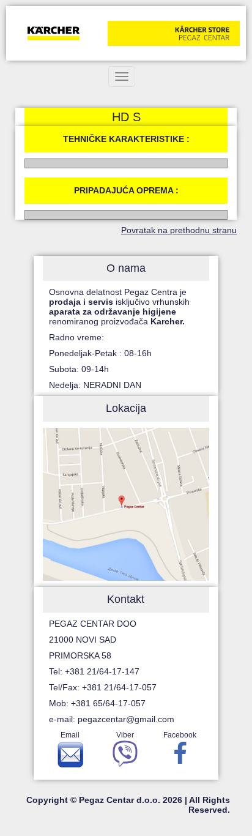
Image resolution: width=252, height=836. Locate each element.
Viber (125, 735)
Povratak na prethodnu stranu (179, 230)
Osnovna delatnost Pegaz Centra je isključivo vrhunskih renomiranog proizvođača (119, 306)
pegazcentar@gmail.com (126, 719)
